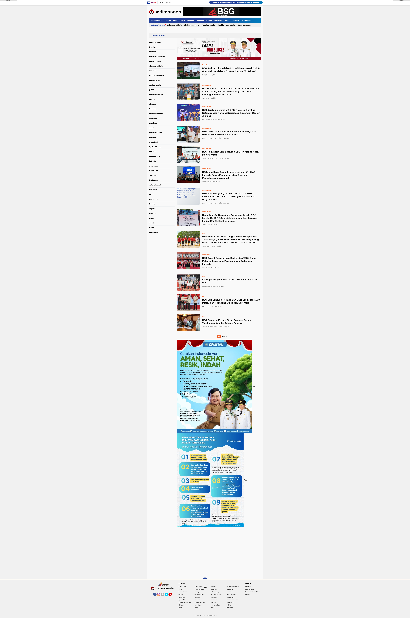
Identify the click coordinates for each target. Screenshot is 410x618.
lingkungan (153, 180)
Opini (151, 223)
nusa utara (153, 166)
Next (224, 336)
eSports (152, 209)
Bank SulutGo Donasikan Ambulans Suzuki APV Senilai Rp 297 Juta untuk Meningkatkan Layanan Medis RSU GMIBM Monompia (230, 218)
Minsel (168, 21)
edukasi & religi (209, 25)
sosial (151, 128)
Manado (190, 21)
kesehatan (153, 109)
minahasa (153, 123)
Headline (152, 47)
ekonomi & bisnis (175, 25)
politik (221, 25)
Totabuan (235, 21)
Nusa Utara (246, 21)
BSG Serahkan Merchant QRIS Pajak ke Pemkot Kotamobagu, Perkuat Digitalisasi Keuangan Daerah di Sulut (231, 113)
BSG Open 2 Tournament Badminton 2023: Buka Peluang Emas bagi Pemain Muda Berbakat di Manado (229, 261)
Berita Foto (153, 171)
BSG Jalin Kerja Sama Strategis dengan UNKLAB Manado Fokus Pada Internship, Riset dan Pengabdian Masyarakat (229, 175)
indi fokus (153, 190)
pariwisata (153, 137)
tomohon (153, 152)
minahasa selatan (156, 95)
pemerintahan (155, 61)
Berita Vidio (153, 199)
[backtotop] (205, 579)
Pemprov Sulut (157, 21)
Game (151, 228)
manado (152, 52)
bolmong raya (154, 156)
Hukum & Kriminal (192, 25)
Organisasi (153, 142)
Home (153, 2)
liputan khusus (155, 147)
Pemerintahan (159, 25)
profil (151, 194)
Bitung (209, 21)
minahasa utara (155, 133)
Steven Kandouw (156, 114)
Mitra (175, 21)
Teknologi (153, 175)
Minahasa (218, 21)
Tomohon (200, 21)
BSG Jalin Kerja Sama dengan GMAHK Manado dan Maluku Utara (230, 153)
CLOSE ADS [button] (8, 0)
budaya (152, 204)
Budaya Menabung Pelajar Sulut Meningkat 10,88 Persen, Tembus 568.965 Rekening (237, 2)
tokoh (151, 218)
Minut (227, 21)
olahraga (152, 104)
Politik (182, 21)
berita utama (154, 80)
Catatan (152, 213)
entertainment (244, 25)
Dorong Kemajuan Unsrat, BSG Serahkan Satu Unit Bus (230, 281)
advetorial (231, 25)
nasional (152, 71)
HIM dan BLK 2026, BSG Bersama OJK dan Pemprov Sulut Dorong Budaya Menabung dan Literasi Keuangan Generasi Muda (231, 91)
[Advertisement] (219, 552)
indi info (152, 161)
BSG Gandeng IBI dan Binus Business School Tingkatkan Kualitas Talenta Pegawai (227, 321)
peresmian (153, 232)
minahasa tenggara (157, 56)
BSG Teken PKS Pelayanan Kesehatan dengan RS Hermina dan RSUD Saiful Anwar (229, 133)
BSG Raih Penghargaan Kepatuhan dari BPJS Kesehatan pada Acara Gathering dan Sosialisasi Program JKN (228, 196)
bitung (152, 99)
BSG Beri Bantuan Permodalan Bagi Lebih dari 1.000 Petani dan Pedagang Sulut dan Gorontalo (231, 301)
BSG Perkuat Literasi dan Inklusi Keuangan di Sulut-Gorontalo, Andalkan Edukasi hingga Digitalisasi (231, 70)
